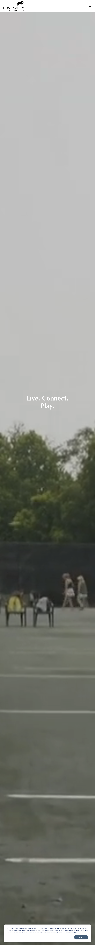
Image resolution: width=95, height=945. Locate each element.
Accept (81, 937)
